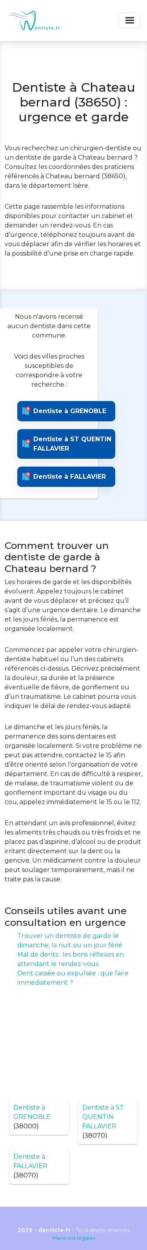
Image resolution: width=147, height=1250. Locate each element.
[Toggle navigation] (130, 20)
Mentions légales (73, 1238)
